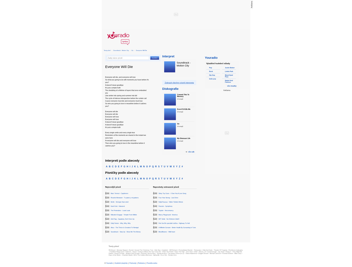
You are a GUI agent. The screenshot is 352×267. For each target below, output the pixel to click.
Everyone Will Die (141, 50)
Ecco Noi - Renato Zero (169, 255)
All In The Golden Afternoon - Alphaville (146, 255)
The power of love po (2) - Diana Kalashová (182, 253)
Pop (210, 68)
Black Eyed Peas (229, 76)
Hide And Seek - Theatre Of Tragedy (215, 250)
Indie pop (212, 79)
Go (132, 50)
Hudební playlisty (121, 263)
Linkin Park (229, 71)
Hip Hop (212, 75)
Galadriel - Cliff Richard (169, 250)
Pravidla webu (152, 263)
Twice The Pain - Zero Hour (183, 252)
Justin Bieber (230, 68)
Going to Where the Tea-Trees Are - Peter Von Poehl (155, 252)
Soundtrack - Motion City (121, 50)
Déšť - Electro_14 (200, 252)
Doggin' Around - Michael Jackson (209, 253)
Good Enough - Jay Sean (215, 252)
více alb (191, 152)
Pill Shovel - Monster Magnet (118, 250)
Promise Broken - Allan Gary (231, 253)
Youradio (109, 263)
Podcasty (132, 263)
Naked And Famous (229, 81)
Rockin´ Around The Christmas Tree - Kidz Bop (144, 250)
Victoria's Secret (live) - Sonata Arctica (154, 253)
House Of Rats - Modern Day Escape (127, 253)
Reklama (141, 263)
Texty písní (107, 50)
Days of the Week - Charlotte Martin (121, 255)
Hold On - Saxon (131, 252)
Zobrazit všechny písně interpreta (179, 83)
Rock (211, 71)
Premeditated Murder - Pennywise (190, 250)
